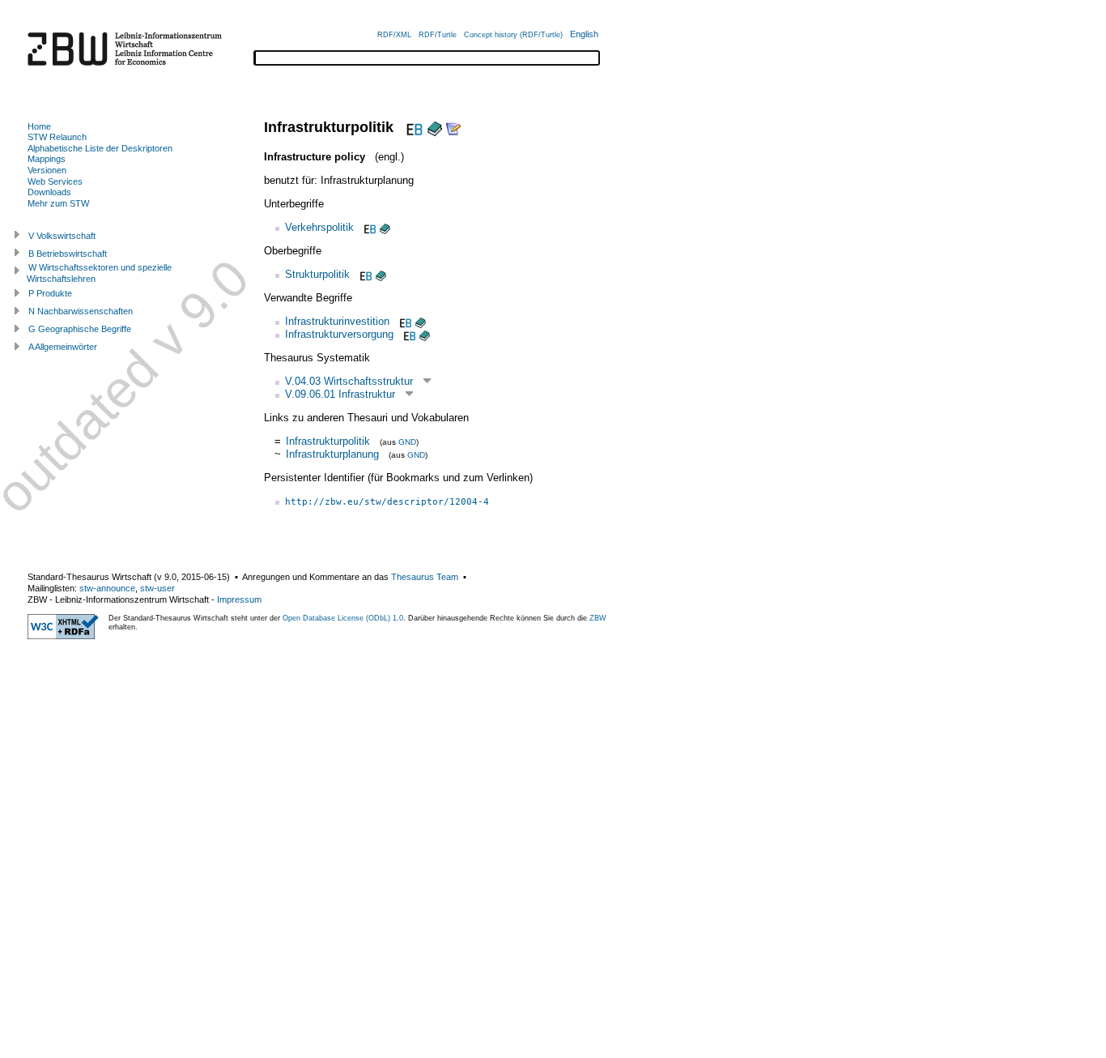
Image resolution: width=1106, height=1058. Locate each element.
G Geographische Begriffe (79, 329)
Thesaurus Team (424, 577)
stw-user (157, 588)
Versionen (47, 170)
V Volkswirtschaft (62, 236)
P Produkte (50, 293)
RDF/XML (394, 35)
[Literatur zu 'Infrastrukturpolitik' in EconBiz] (412, 127)
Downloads (49, 192)
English (584, 34)
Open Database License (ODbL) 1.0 (343, 618)
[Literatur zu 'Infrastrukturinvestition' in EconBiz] (404, 321)
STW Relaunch (57, 137)
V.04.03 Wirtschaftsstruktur (349, 381)
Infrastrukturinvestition (337, 321)
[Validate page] (63, 636)
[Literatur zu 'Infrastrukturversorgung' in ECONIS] (424, 334)
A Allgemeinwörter (62, 347)
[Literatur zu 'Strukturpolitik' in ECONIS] (381, 274)
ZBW (597, 618)
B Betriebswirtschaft (67, 253)
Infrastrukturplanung (332, 454)
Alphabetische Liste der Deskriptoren (100, 148)
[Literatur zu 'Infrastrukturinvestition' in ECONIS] (420, 321)
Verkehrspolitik (319, 227)
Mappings (47, 159)
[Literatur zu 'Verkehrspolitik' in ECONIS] (385, 227)
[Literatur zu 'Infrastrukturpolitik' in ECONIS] (435, 127)
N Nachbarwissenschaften (80, 311)
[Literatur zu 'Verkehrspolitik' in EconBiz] (368, 227)
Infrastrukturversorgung (339, 334)
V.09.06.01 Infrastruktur (340, 394)
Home (39, 126)
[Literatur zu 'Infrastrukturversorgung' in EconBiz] (408, 334)
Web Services (55, 181)
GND (407, 441)
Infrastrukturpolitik (328, 441)
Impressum (239, 599)
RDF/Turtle (438, 35)
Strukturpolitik (317, 274)
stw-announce (107, 588)
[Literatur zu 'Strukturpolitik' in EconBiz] (364, 274)
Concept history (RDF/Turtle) (513, 35)
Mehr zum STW (58, 203)
